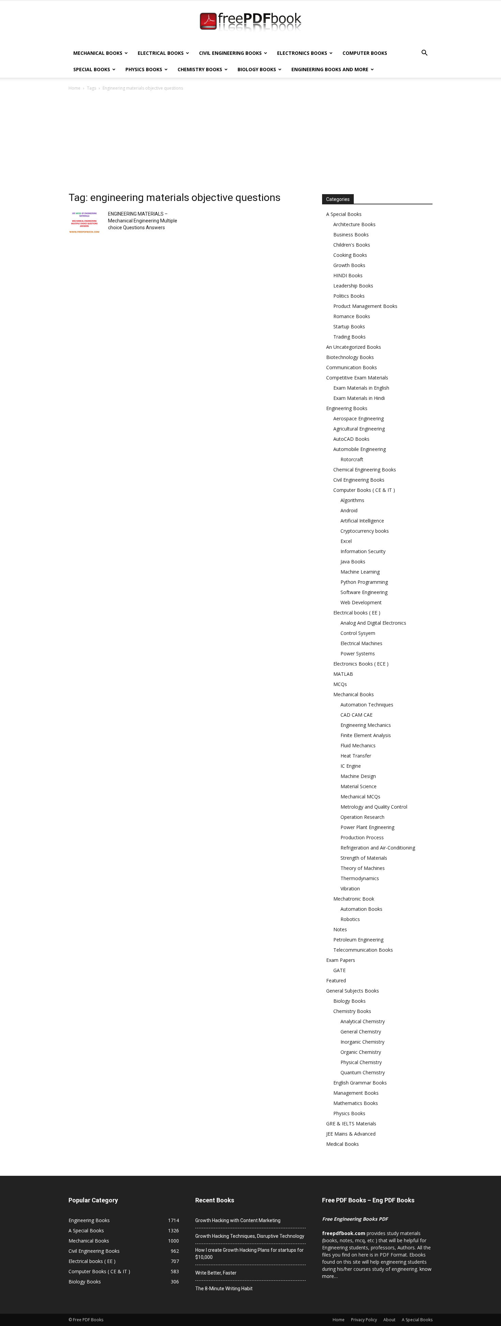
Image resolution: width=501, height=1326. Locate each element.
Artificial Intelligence (362, 520)
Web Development (361, 602)
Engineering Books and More (329, 69)
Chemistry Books (200, 69)
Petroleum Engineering (358, 939)
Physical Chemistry (361, 1062)
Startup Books (349, 326)
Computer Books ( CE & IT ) (364, 490)
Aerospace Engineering (358, 418)
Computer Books (365, 53)
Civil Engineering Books (230, 53)
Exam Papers (340, 960)
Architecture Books (354, 224)
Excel (346, 541)
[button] (424, 53)
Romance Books (351, 316)
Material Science (358, 786)
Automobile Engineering (359, 449)
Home (74, 88)
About (389, 1320)
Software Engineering (364, 592)
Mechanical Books (97, 53)
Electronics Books (302, 53)
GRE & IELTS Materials (351, 1123)
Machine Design (358, 776)
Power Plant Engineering (367, 827)
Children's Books (351, 244)
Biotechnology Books (350, 357)
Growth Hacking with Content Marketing (237, 1220)
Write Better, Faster (216, 1273)
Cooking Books (350, 255)
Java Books (352, 561)
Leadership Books (353, 285)
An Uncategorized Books (353, 347)
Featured (336, 980)
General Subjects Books (352, 990)
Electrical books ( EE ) (356, 612)
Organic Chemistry (360, 1052)
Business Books (351, 234)
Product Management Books (365, 306)
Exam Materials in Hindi (359, 398)
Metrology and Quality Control (373, 807)
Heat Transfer (355, 755)
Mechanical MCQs (360, 796)
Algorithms (352, 500)
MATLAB (343, 674)
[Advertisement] (250, 143)
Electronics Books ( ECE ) (361, 663)
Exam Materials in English (361, 388)
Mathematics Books (355, 1103)
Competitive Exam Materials (357, 377)
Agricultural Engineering (359, 428)
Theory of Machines (362, 868)
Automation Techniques (366, 704)
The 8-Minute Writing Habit (224, 1288)
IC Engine (350, 766)
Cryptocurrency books (364, 531)
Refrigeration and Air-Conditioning (377, 847)
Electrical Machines (361, 643)
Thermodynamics (359, 878)
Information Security (362, 551)
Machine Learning (360, 571)
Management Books (356, 1093)
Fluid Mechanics (358, 745)
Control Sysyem (357, 633)
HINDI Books (348, 275)
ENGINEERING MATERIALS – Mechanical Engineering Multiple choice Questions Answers (142, 220)
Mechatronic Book (353, 898)
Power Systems (357, 653)
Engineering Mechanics (365, 725)
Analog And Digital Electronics (373, 623)
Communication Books (351, 367)
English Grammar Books (360, 1082)
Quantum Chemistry (362, 1072)
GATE (339, 970)
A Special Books (344, 214)
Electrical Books (161, 53)
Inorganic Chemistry (362, 1042)
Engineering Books (346, 408)
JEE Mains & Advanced (351, 1133)
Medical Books (342, 1144)
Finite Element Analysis (365, 735)
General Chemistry (360, 1031)
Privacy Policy (364, 1320)
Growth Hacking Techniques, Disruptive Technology (249, 1236)
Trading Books (349, 336)
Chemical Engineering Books (364, 469)
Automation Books (361, 909)
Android (349, 510)
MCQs (340, 684)
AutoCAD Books (351, 439)
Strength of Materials (363, 858)
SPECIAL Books (91, 69)
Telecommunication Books (363, 950)
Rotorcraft (351, 459)
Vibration (350, 888)
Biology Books (257, 69)
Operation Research (362, 817)
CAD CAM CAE (356, 715)
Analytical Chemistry (362, 1021)
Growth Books (349, 265)
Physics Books (143, 69)
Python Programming (364, 582)
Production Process (362, 837)
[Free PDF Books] (250, 23)
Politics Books (349, 296)
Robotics (350, 919)
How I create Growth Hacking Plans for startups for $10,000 (249, 1253)
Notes (340, 929)
